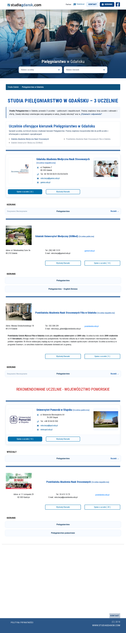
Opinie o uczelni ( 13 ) (25, 439)
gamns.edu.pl (45, 182)
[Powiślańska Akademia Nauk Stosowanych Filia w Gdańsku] (19, 311)
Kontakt (92, 4)
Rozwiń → (115, 211)
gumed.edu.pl (90, 251)
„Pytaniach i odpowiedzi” (91, 114)
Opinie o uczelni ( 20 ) (102, 507)
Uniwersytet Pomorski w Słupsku (63, 409)
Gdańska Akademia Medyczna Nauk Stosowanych (30, 139)
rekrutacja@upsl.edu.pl (49, 425)
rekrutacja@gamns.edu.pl (50, 178)
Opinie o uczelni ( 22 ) (25, 192)
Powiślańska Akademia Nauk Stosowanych (77, 481)
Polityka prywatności (22, 622)
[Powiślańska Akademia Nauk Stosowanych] (19, 481)
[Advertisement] (63, 41)
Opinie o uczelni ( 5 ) (102, 356)
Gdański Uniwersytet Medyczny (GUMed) (27, 143)
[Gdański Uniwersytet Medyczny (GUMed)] (19, 235)
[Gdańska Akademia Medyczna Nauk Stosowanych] (20, 171)
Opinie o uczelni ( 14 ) (102, 263)
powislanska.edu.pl (92, 326)
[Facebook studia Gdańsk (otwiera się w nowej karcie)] (117, 4)
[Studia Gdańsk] (24, 4)
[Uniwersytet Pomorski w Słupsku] (20, 419)
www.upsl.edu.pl (46, 429)
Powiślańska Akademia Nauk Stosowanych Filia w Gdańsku (88, 139)
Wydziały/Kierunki (63, 192)
